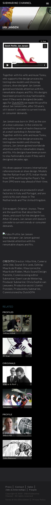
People (33, 489)
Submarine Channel (17, 3)
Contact (19, 486)
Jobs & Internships (15, 489)
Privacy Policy (39, 500)
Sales (30, 486)
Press (8, 486)
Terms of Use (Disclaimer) (17, 500)
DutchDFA (18, 102)
